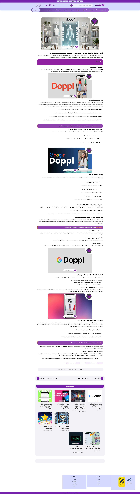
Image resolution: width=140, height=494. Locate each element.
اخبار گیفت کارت (75, 452)
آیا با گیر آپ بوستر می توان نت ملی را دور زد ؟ (62, 346)
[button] (72, 5)
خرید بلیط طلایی (74, 481)
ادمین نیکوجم (94, 363)
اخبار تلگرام (80, 411)
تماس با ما (98, 481)
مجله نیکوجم (49, 358)
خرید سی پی (74, 479)
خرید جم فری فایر (74, 484)
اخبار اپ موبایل (72, 363)
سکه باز (74, 486)
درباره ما (99, 479)
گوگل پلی (89, 182)
